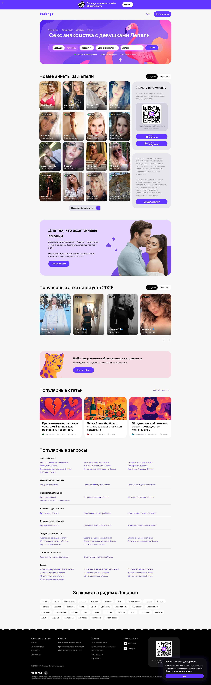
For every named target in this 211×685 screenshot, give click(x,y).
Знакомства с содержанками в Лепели (100, 541)
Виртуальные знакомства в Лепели (54, 462)
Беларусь (80, 30)
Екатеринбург (36, 654)
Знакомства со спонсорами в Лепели (143, 541)
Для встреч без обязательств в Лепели (100, 469)
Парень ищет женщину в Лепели (97, 513)
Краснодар (35, 650)
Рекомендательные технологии (99, 679)
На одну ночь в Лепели (49, 465)
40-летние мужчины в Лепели (96, 576)
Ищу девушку (67, 30)
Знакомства (53, 30)
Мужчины (71, 47)
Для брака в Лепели (48, 472)
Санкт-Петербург (37, 647)
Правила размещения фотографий (71, 647)
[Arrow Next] (169, 340)
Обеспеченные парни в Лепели (140, 538)
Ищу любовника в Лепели (94, 544)
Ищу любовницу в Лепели (50, 544)
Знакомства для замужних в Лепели (98, 557)
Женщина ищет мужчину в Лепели (142, 525)
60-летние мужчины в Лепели (52, 579)
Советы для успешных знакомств (104, 647)
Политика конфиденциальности (69, 650)
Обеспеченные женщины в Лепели (54, 541)
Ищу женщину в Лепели (49, 513)
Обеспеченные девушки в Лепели (53, 538)
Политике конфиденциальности (179, 671)
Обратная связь (97, 650)
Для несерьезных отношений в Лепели (55, 469)
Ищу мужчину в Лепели (49, 525)
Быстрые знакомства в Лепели (96, 462)
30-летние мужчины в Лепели (52, 576)
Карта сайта (96, 658)
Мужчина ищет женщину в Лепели (142, 513)
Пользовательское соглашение (69, 643)
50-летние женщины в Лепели (96, 572)
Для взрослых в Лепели (137, 465)
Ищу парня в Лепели (48, 497)
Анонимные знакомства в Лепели (97, 465)
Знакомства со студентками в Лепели (55, 500)
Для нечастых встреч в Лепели (140, 462)
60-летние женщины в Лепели (140, 572)
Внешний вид (96, 654)
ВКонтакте (132, 643)
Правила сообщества (99, 643)
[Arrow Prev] (164, 340)
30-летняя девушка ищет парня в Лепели (57, 569)
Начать (127, 4)
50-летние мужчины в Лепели (140, 576)
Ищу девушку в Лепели (49, 485)
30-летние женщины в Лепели (140, 569)
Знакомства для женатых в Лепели (54, 557)
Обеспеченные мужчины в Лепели (98, 538)
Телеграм (131, 649)
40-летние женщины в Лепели (52, 572)
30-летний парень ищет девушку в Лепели (101, 569)
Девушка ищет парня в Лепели (96, 497)
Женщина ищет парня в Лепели (141, 497)
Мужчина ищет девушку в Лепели (141, 485)
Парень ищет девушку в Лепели (97, 485)
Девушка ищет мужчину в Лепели (97, 525)
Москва (34, 643)
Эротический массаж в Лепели (140, 469)
